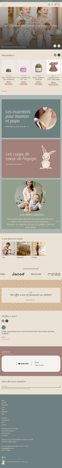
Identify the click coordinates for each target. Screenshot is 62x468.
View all (4, 91)
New (3, 400)
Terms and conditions (8, 431)
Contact (4, 425)
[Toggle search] (52, 4)
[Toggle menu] (58, 4)
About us (4, 418)
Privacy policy (6, 433)
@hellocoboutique (7, 354)
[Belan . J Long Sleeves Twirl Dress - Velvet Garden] (53, 67)
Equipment (20, 257)
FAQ (3, 422)
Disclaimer (5, 435)
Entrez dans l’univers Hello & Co (9, 47)
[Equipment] (24, 249)
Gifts (3, 409)
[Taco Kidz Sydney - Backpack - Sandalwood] (38, 67)
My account (5, 420)
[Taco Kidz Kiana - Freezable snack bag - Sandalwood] (9, 67)
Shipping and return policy (10, 428)
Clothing (34, 257)
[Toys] (9, 249)
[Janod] (8, 273)
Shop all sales (29, 300)
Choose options (53, 84)
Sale (3, 414)
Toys (3, 257)
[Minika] (44, 273)
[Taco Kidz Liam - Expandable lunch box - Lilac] (24, 67)
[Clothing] (38, 249)
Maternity (4, 412)
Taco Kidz (8, 75)
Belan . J (53, 75)
